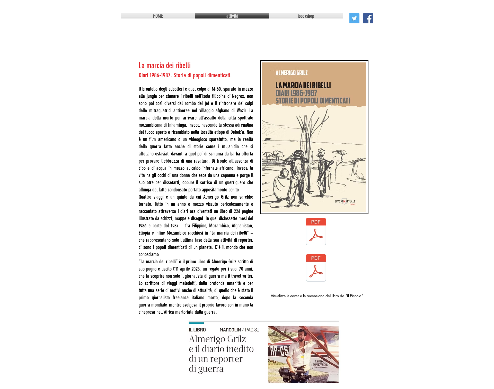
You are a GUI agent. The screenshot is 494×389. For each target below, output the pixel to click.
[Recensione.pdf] (316, 268)
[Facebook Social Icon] (368, 18)
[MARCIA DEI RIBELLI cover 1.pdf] (316, 232)
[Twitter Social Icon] (354, 18)
